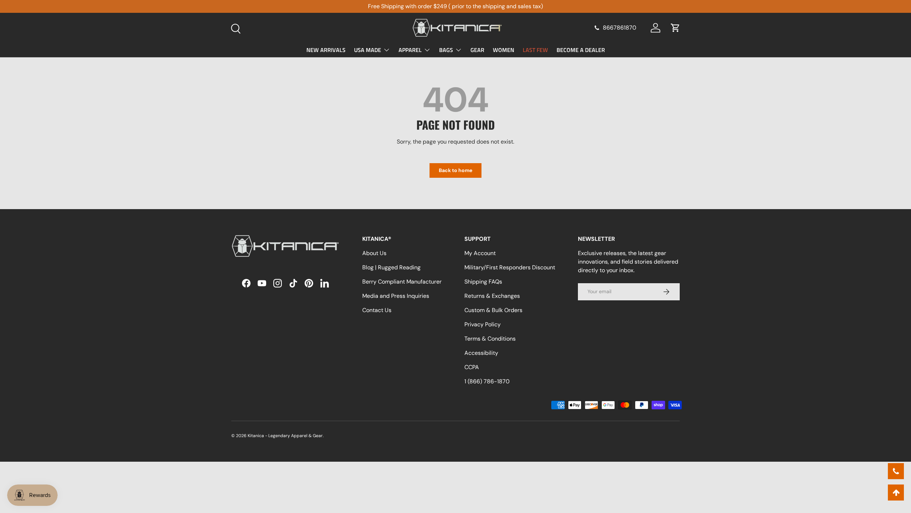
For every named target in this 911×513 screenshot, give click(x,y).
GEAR (477, 50)
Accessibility (481, 353)
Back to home (455, 170)
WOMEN (503, 50)
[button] (675, 28)
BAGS (446, 50)
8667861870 (619, 27)
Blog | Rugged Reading (391, 267)
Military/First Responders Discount (509, 267)
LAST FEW (535, 50)
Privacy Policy (482, 324)
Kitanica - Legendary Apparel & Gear (285, 436)
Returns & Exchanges (492, 296)
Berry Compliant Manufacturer (402, 281)
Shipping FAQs (483, 281)
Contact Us (376, 310)
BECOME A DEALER (581, 50)
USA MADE (367, 50)
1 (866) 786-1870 (487, 381)
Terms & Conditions (490, 338)
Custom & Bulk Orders (493, 310)
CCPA (471, 367)
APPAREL (410, 50)
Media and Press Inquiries (395, 296)
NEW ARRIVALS (326, 50)
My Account (480, 253)
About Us (374, 253)
